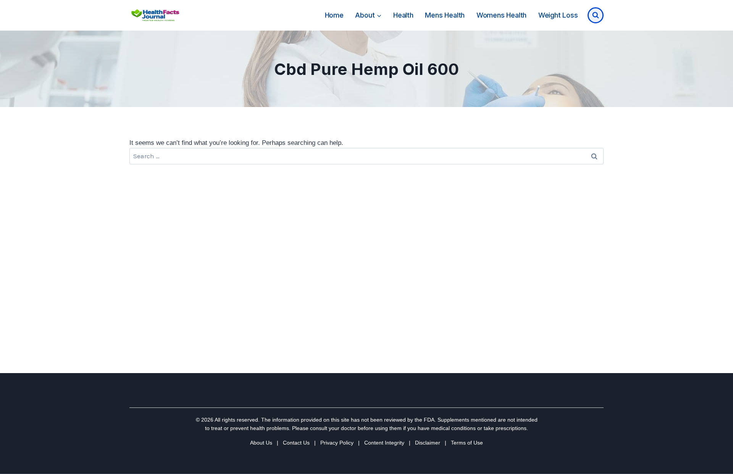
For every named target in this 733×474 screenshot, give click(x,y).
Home (334, 15)
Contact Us (296, 443)
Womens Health (501, 15)
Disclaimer (427, 443)
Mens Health (445, 15)
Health (403, 15)
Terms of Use (467, 443)
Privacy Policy (337, 443)
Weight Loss (558, 15)
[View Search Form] (596, 15)
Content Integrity (384, 443)
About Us (261, 443)
